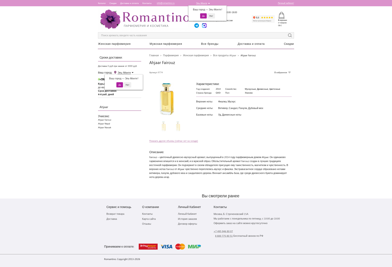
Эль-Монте (201, 3)
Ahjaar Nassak (104, 127)
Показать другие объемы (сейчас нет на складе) (173, 140)
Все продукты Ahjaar (224, 55)
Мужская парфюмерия (166, 44)
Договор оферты (187, 223)
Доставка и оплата (129, 3)
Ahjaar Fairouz (104, 119)
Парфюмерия (171, 55)
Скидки (113, 3)
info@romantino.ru (166, 3)
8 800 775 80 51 (224, 235)
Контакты (147, 3)
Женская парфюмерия (114, 44)
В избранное (280, 72)
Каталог (102, 3)
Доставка (111, 218)
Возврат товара (115, 213)
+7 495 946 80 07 (223, 231)
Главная (154, 55)
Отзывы (146, 223)
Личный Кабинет (187, 213)
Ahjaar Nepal (104, 123)
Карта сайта (149, 218)
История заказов (187, 218)
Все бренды (210, 44)
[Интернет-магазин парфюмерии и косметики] (144, 19)
